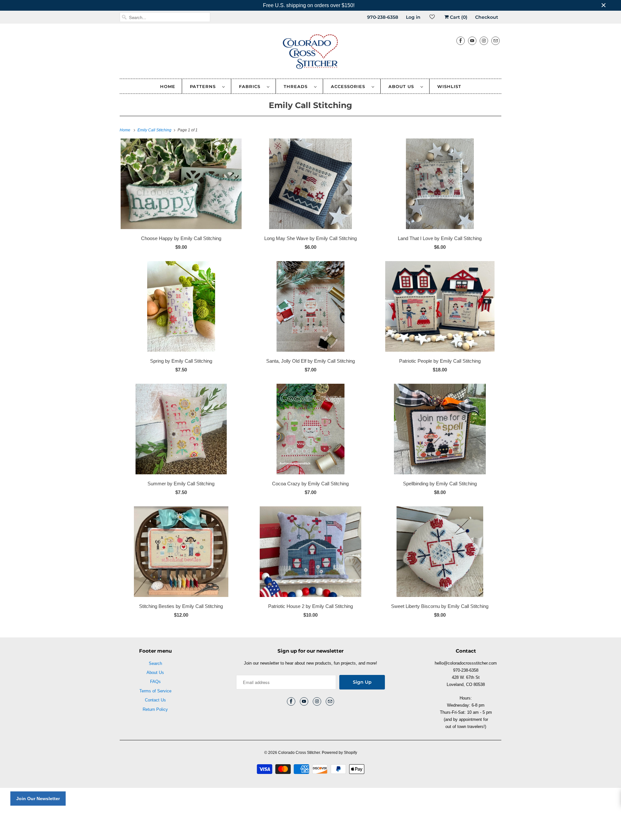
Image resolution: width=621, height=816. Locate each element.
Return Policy (155, 709)
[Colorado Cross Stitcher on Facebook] (460, 40)
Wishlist (449, 86)
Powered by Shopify (339, 752)
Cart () (458, 17)
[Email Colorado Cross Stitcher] (495, 40)
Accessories (349, 86)
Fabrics (251, 86)
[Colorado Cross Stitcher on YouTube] (472, 40)
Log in (413, 17)
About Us (402, 86)
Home (167, 86)
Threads (297, 86)
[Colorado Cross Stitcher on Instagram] (484, 40)
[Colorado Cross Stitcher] (310, 52)
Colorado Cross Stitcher (299, 752)
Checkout (486, 17)
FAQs (155, 681)
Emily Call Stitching (310, 105)
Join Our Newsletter (38, 798)
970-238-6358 (382, 17)
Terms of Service (155, 691)
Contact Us (155, 700)
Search (155, 663)
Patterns (204, 86)
